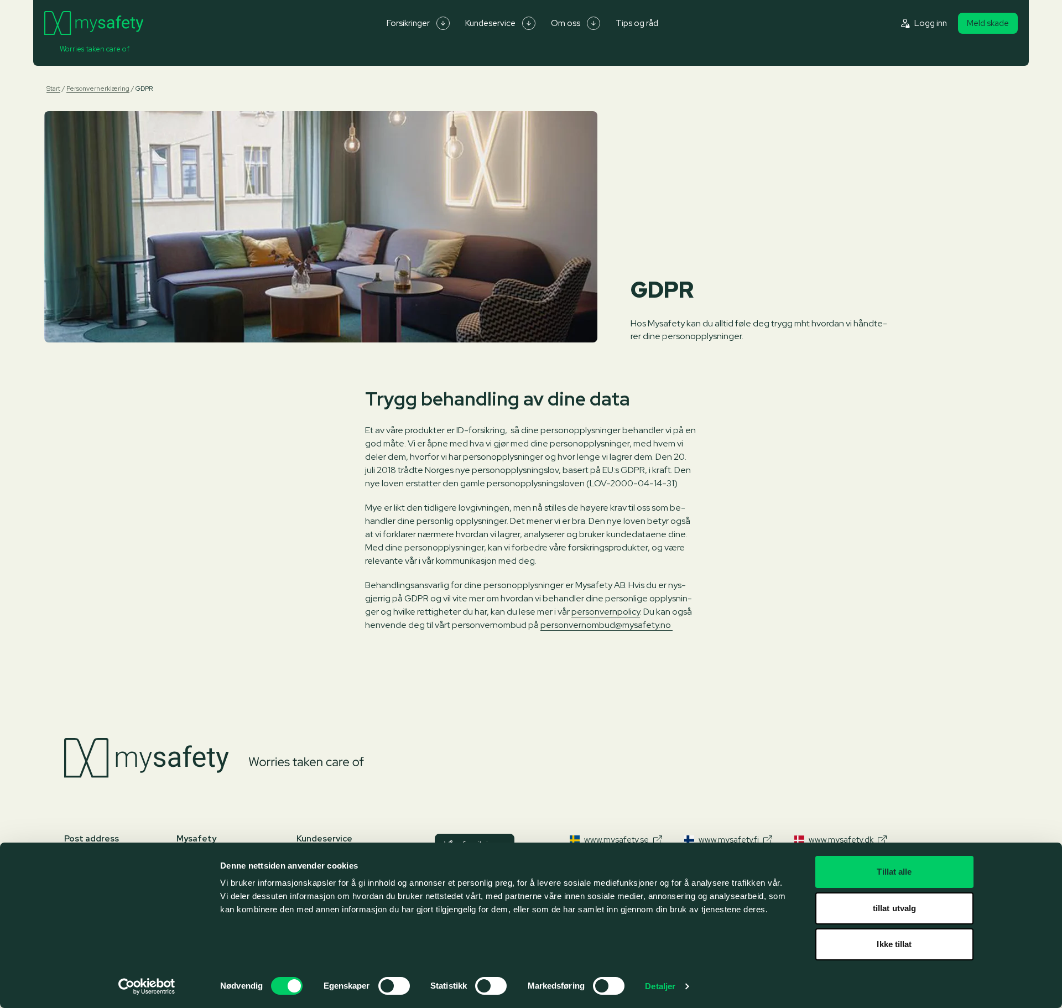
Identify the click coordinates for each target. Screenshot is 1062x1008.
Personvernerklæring (97, 88)
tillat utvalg (894, 908)
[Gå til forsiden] (93, 23)
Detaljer (660, 986)
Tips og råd (637, 23)
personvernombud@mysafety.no (606, 625)
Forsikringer (408, 23)
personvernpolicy (605, 611)
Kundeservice (490, 23)
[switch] (394, 986)
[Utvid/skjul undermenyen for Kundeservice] (529, 23)
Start (53, 88)
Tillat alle (894, 871)
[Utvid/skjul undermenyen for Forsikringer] (443, 23)
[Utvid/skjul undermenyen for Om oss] (593, 23)
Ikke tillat (894, 944)
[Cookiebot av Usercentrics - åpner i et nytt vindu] (146, 986)
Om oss (565, 23)
